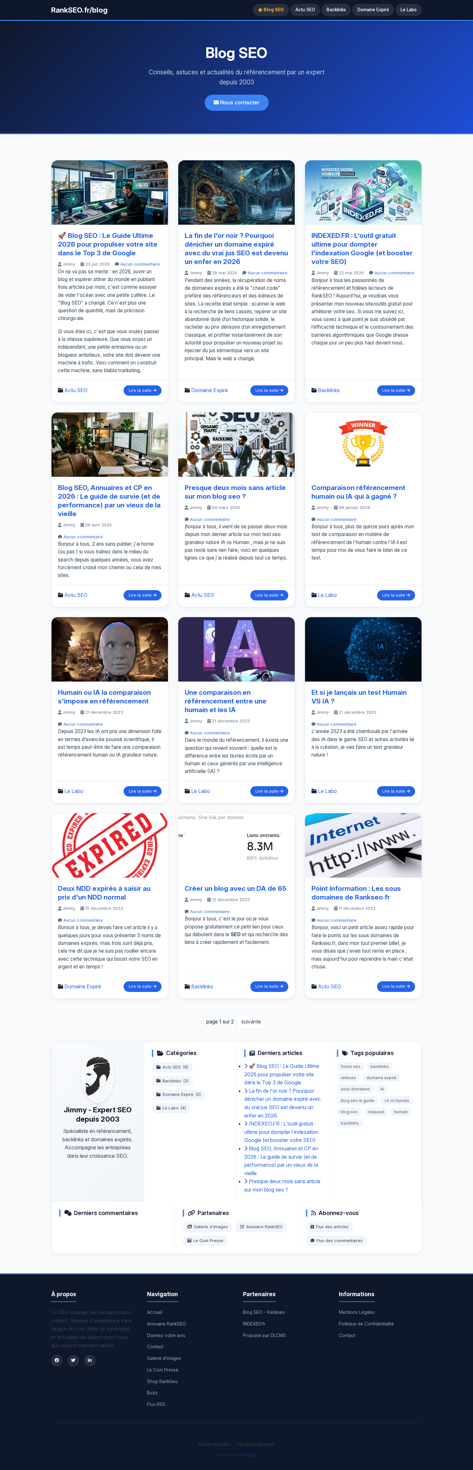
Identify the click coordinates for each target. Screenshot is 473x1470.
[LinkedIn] (90, 1360)
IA (382, 1089)
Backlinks (336, 9)
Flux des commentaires (340, 1240)
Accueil (154, 1312)
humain (401, 1111)
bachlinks (350, 1123)
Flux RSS (156, 1404)
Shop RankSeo (162, 1381)
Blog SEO (273, 9)
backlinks (380, 1066)
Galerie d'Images (211, 1226)
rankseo (348, 1077)
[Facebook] (57, 1360)
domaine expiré (381, 1077)
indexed (376, 1111)
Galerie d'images (164, 1358)
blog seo (349, 1111)
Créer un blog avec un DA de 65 (235, 888)
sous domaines (355, 1089)
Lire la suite (141, 390)
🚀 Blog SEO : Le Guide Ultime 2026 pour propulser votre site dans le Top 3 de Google (107, 244)
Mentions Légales (357, 1312)
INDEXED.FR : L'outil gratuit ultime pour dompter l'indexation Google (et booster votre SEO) (281, 1131)
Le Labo (409, 9)
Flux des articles (332, 1226)
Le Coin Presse (208, 1240)
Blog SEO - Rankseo (264, 1312)
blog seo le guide (357, 1100)
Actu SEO (305, 9)
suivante (251, 1021)
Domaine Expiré (373, 9)
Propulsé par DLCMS (264, 1335)
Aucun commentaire (140, 264)
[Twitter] (73, 1360)
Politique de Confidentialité (366, 1323)
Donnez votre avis (166, 1335)
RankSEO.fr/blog (79, 9)
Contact (155, 1346)
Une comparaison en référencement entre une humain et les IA (225, 701)
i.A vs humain (397, 1100)
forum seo (350, 1066)
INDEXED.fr (254, 1323)
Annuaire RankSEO (264, 1226)
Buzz (152, 1392)
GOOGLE (248, 1455)
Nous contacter (239, 102)
